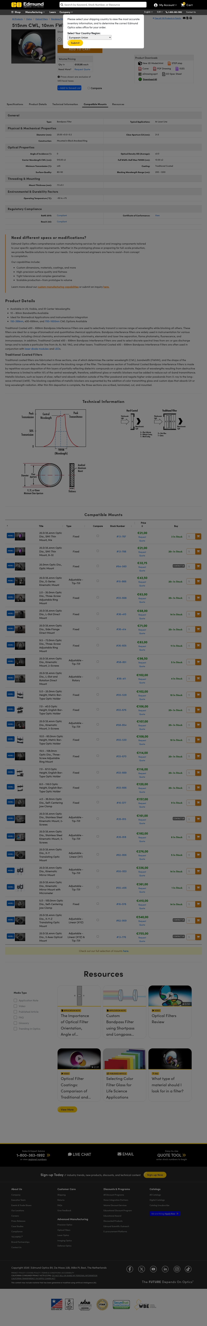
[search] (103, 4)
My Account (166, 5)
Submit (75, 42)
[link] (188, 2)
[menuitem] (19, 12)
